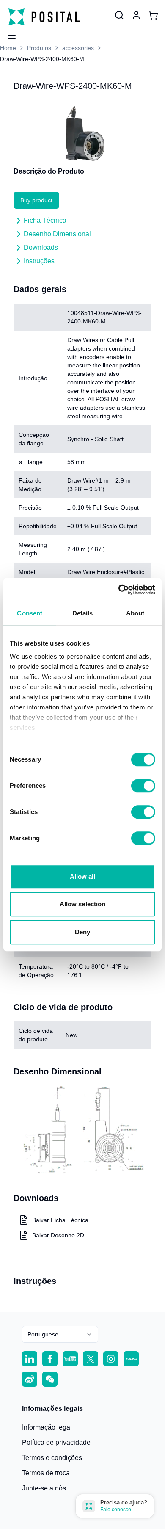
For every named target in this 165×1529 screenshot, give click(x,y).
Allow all (83, 876)
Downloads (41, 247)
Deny (82, 932)
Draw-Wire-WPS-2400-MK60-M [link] (42, 58)
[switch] (143, 785)
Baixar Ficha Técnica (60, 1220)
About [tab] (135, 613)
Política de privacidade (56, 1442)
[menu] (8, 33)
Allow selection (83, 904)
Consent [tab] (29, 613)
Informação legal (47, 1427)
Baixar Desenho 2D (58, 1235)
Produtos (39, 47)
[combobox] (60, 1334)
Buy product (36, 200)
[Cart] (153, 15)
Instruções (39, 261)
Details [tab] (82, 613)
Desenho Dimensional (57, 233)
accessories (78, 47)
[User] (119, 15)
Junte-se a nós (44, 1488)
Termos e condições (52, 1457)
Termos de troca (46, 1473)
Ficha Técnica (45, 220)
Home (8, 47)
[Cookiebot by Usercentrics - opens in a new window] (118, 589)
